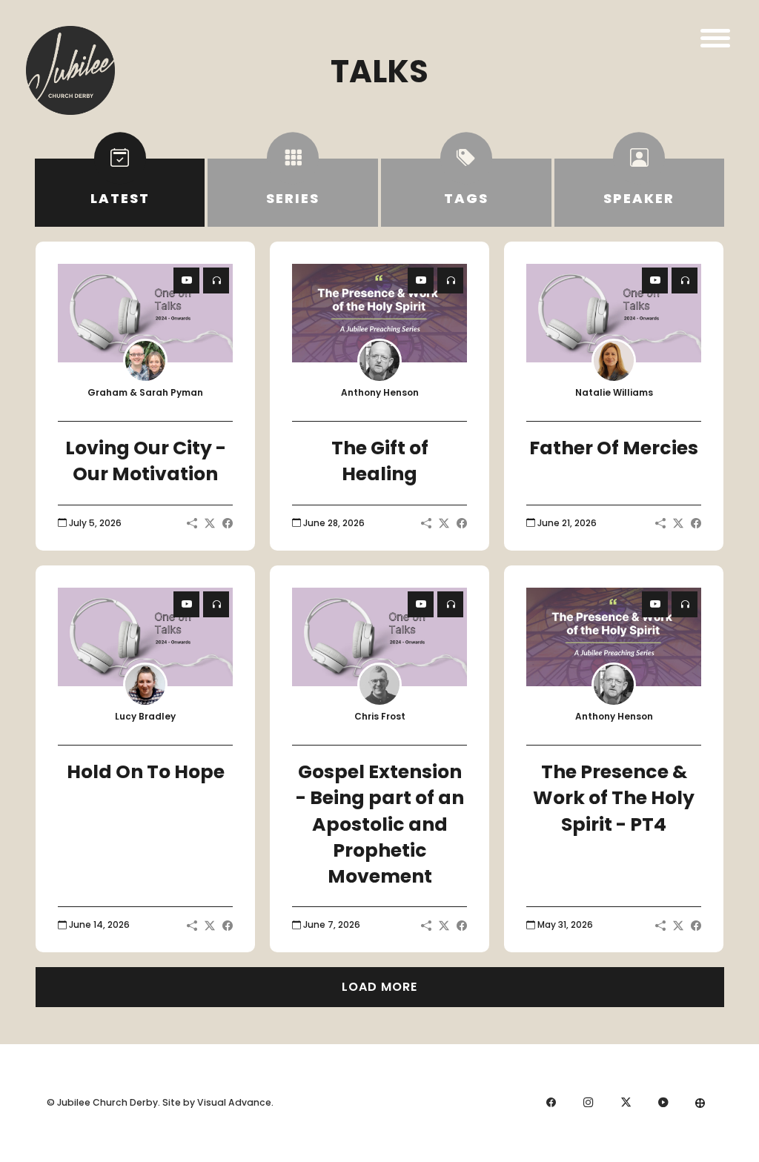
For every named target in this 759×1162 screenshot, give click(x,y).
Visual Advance (234, 1102)
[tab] (120, 193)
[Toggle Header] (715, 38)
